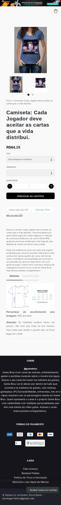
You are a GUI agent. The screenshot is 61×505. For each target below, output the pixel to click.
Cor (8, 153)
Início (9, 100)
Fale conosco (30, 468)
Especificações (30, 275)
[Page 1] (28, 95)
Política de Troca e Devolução (30, 477)
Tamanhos (11, 167)
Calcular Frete (42, 209)
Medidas (14, 275)
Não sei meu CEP (14, 215)
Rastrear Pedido (31, 473)
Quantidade (12, 180)
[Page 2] (33, 95)
